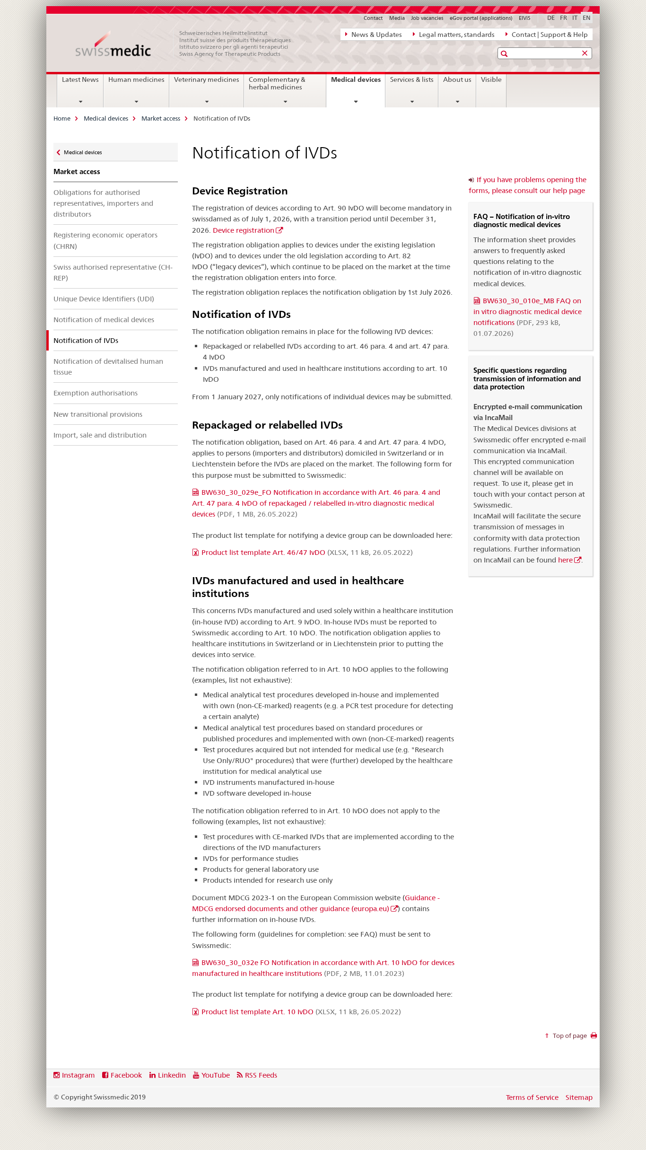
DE (551, 17)
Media (397, 18)
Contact (373, 18)
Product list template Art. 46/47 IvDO (307, 552)
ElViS (525, 18)
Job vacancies (427, 18)
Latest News (80, 79)
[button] (505, 54)
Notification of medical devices (103, 319)
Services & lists (412, 79)
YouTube (215, 1075)
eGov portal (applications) (481, 18)
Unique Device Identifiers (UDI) (103, 298)
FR (563, 17)
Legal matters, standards (456, 34)
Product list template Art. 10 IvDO (301, 1011)
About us (457, 79)
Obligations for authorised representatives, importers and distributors (103, 203)
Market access (160, 118)
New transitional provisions (97, 414)
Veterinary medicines (206, 79)
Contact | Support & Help (549, 34)
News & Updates (376, 34)
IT (574, 17)
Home (61, 118)
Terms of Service (532, 1097)
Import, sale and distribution (100, 434)
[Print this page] (594, 1037)
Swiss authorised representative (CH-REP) (113, 272)
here (565, 559)
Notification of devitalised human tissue (108, 367)
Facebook (126, 1075)
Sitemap (579, 1097)
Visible (491, 79)
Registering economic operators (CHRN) (105, 240)
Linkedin (172, 1075)
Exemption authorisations (95, 392)
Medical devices (358, 83)
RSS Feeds (261, 1075)
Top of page (569, 1035)
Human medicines (136, 79)
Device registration (243, 230)
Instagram (78, 1075)
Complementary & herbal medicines (277, 83)
